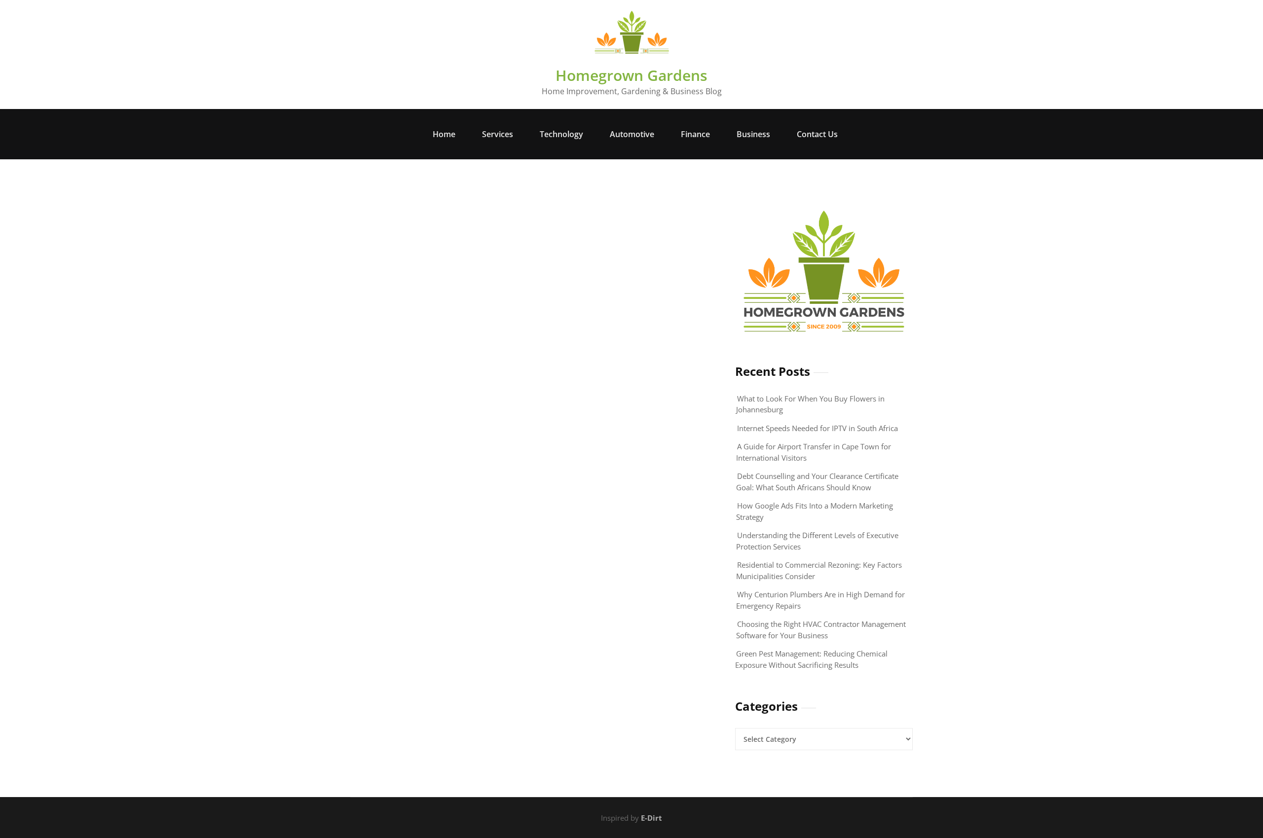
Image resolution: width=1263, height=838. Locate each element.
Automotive (632, 134)
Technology (561, 134)
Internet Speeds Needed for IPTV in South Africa (817, 428)
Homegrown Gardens (631, 75)
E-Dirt (651, 818)
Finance (695, 134)
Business (753, 134)
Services (497, 134)
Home (444, 134)
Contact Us (817, 134)
